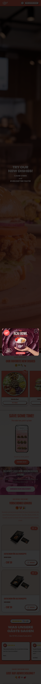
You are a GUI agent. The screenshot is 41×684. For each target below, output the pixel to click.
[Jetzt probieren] (20, 352)
